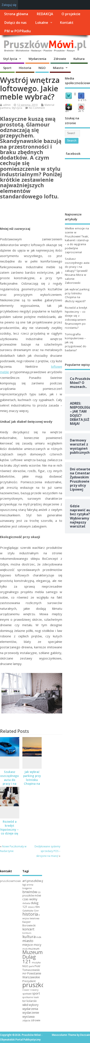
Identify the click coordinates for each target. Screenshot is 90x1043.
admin (7, 105)
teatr (36, 997)
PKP (24, 973)
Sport (7, 68)
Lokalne (41, 22)
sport (36, 993)
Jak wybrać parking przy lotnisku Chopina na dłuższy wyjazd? (32, 782)
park (31, 966)
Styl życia (10, 59)
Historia (25, 68)
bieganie (27, 888)
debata (26, 903)
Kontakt (66, 22)
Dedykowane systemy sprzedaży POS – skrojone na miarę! (47, 851)
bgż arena (27, 884)
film (37, 907)
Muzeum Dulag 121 (32, 957)
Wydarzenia (37, 59)
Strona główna (16, 14)
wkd (25, 1005)
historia (30, 914)
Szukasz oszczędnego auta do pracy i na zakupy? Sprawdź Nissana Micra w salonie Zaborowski (77, 270)
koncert (28, 929)
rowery (34, 989)
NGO (42, 68)
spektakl (27, 993)
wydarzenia (30, 1009)
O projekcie (71, 14)
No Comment (37, 108)
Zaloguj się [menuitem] (9, 5)
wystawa (28, 1016)
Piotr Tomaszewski (31, 968)
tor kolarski (29, 1001)
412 (81, 111)
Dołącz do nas (15, 22)
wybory (34, 1005)
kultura (29, 936)
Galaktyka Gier (30, 910)
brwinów (29, 891)
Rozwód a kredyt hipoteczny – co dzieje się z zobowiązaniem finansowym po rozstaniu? (76, 318)
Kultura (79, 59)
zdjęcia (26, 1020)
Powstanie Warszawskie (31, 975)
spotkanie (27, 997)
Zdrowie (60, 59)
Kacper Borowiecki (29, 923)
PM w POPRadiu (17, 31)
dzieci (31, 906)
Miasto (58, 68)
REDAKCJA (45, 14)
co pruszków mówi (31, 894)
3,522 (82, 100)
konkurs (26, 932)
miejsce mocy (31, 945)
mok (25, 948)
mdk (38, 937)
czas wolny (29, 899)
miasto (27, 940)
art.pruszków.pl (33, 881)
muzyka (36, 962)
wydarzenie (30, 1012)
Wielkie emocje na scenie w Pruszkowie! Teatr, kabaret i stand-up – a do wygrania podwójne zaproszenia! (77, 240)
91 (67, 111)
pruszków (36, 985)
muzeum (33, 948)
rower (26, 989)
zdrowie (35, 1020)
